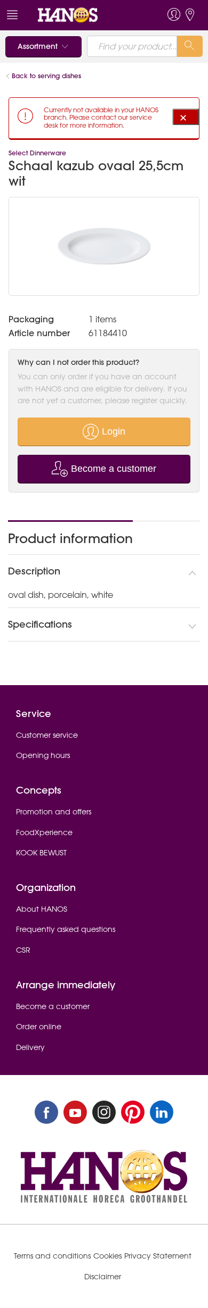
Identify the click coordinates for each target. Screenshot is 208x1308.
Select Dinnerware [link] (37, 152)
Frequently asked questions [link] (65, 929)
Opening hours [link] (43, 755)
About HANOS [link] (41, 909)
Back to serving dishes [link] (46, 75)
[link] (84, 15)
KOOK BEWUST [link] (41, 852)
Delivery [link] (30, 1047)
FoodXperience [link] (44, 832)
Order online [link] (38, 1026)
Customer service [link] (47, 735)
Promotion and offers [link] (53, 811)
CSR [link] (23, 950)
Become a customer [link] (53, 1006)
